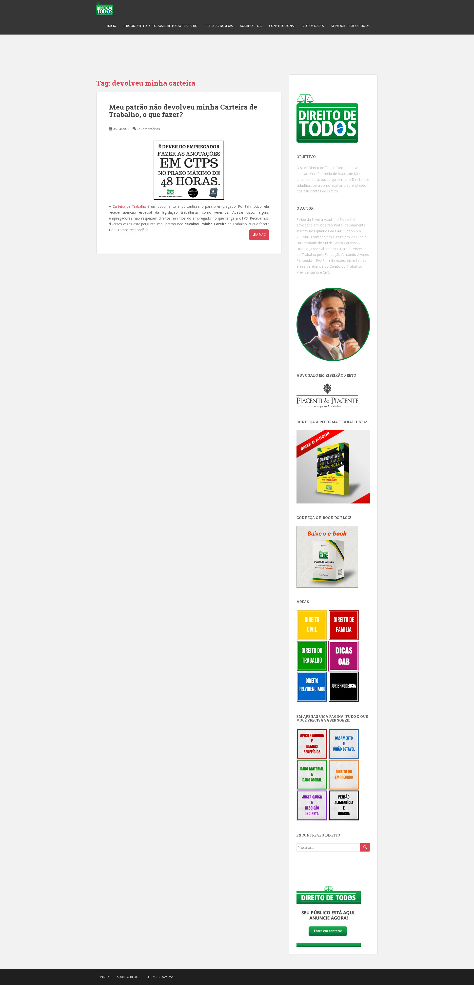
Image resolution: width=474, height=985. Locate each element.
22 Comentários (148, 129)
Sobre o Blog (251, 26)
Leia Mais (259, 234)
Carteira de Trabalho (129, 206)
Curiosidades (313, 26)
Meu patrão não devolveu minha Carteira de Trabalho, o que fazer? (183, 110)
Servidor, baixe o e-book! (350, 26)
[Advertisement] (237, 52)
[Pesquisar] (365, 847)
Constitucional (282, 26)
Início (111, 26)
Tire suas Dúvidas (219, 26)
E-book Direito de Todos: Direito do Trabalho (161, 26)
